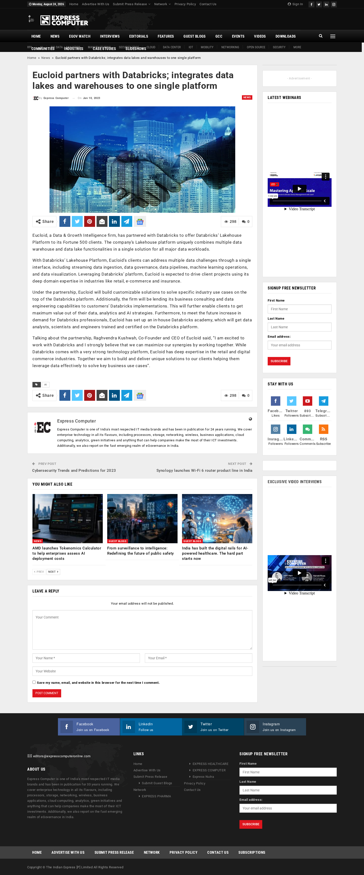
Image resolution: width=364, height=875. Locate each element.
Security (279, 47)
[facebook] (311, 3)
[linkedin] (326, 3)
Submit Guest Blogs (157, 783)
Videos (260, 36)
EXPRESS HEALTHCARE (211, 764)
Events (238, 36)
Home (73, 4)
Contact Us (208, 4)
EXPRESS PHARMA (156, 796)
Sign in (297, 4)
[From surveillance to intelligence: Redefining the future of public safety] (142, 518)
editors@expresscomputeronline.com (62, 756)
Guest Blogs (194, 36)
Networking (230, 47)
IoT (191, 47)
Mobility (207, 47)
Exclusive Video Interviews (295, 481)
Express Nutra (203, 777)
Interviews (110, 36)
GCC (218, 36)
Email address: (279, 336)
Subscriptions (251, 852)
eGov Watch (79, 36)
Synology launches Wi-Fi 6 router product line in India (204, 470)
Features (166, 36)
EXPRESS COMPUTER (209, 770)
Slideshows (136, 49)
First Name (276, 300)
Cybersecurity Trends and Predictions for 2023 (74, 470)
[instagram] (334, 3)
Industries (73, 49)
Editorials (138, 36)
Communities (42, 49)
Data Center (172, 47)
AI (45, 384)
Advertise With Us (95, 4)
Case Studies (104, 49)
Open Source (256, 47)
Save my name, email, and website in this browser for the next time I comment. (98, 683)
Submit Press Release (130, 4)
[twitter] (319, 3)
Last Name (276, 318)
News (55, 36)
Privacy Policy (185, 4)
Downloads (286, 36)
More (297, 47)
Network (160, 4)
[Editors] (29, 756)
